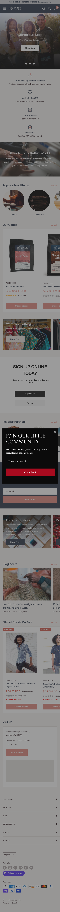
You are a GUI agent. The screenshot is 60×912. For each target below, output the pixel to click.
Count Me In (30, 472)
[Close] (55, 431)
